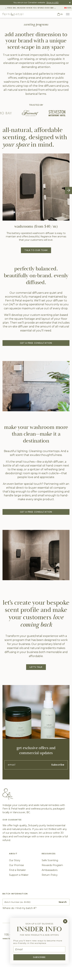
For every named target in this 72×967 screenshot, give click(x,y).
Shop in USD (52, 2)
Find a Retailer (17, 870)
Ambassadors (49, 870)
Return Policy (50, 874)
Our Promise (16, 865)
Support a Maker (18, 874)
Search (63, 902)
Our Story (14, 860)
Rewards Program (52, 865)
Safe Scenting (50, 860)
